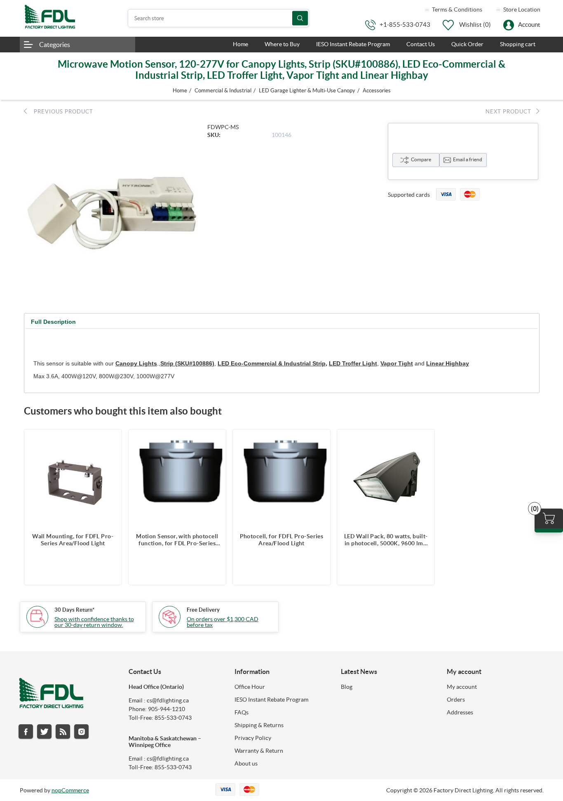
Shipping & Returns (259, 725)
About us (246, 763)
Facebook (26, 731)
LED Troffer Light (353, 363)
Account (529, 24)
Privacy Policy (253, 738)
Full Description (53, 321)
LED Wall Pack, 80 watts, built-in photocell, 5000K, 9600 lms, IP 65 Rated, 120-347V (386, 540)
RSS (63, 731)
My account (462, 686)
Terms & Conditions (456, 9)
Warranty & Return (259, 750)
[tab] (53, 322)
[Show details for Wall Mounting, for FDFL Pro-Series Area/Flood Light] (73, 478)
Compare (421, 159)
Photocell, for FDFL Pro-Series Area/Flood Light (282, 540)
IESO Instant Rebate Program (271, 699)
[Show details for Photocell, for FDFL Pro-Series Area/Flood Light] (281, 478)
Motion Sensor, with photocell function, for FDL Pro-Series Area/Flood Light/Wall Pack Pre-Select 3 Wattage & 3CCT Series (177, 540)
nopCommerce (70, 790)
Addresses (460, 712)
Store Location (521, 9)
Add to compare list (111, 439)
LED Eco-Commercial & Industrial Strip (272, 363)
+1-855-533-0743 (405, 24)
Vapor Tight (396, 363)
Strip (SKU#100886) (187, 363)
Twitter (44, 731)
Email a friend (467, 159)
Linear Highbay (447, 363)
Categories (54, 44)
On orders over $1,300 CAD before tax (222, 622)
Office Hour (250, 686)
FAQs (242, 712)
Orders (456, 699)
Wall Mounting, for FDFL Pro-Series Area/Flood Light (72, 540)
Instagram (81, 731)
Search (300, 18)
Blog (346, 686)
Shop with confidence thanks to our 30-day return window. (94, 622)
